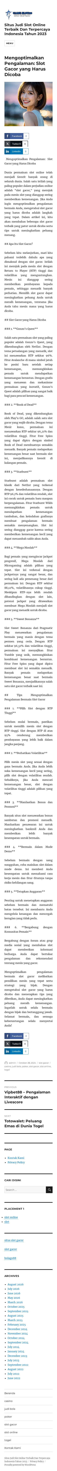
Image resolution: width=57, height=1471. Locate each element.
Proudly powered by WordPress (20, 1465)
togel (7, 1069)
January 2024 (16, 1351)
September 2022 (18, 1364)
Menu (9, 43)
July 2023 (13, 1360)
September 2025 (18, 1311)
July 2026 (13, 1288)
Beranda (9, 1393)
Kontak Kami (16, 1157)
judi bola (16, 1066)
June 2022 (14, 1378)
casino (7, 1066)
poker (25, 1066)
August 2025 (15, 1315)
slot (6, 1221)
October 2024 (16, 1338)
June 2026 (14, 1293)
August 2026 (16, 1284)
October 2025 (16, 1306)
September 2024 (18, 1342)
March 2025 (15, 1320)
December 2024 (17, 1329)
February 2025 (17, 1324)
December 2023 (17, 1355)
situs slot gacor (13, 1240)
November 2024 (18, 1333)
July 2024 (13, 1346)
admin (12, 1063)
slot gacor (44, 1063)
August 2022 (15, 1369)
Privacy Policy (16, 1162)
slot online (45, 1066)
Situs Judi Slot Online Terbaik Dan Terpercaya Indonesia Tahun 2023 (27, 29)
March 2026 (15, 1302)
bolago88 (10, 1258)
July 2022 (13, 1373)
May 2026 (14, 1297)
